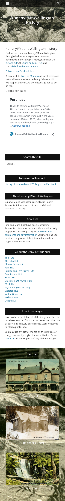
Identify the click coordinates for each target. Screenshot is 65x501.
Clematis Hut (11, 260)
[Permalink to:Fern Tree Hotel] (32, 376)
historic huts (12, 62)
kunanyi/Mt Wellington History (32, 20)
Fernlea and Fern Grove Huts (19, 270)
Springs (27, 62)
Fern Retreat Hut (13, 274)
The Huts (9, 257)
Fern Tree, (37, 62)
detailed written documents (24, 66)
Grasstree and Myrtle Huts (18, 280)
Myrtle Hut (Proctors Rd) (17, 287)
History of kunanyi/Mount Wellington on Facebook (30, 184)
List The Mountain (30, 75)
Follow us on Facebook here (20, 71)
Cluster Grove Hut (14, 264)
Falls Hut (9, 267)
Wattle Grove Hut (14, 294)
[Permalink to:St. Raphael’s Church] (32, 423)
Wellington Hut (12, 297)
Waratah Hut (11, 290)
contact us (10, 338)
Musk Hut (10, 284)
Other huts (10, 300)
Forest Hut (10, 277)
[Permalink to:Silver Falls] (32, 469)
